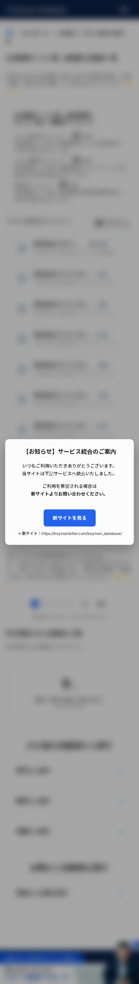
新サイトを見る (70, 518)
